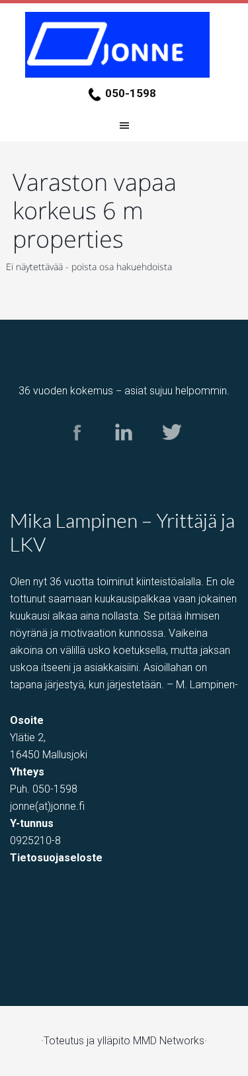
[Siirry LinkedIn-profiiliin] (124, 453)
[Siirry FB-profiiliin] (77, 453)
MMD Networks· (170, 1040)
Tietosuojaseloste (56, 857)
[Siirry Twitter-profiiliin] (171, 453)
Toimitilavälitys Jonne (124, 45)
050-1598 (130, 93)
